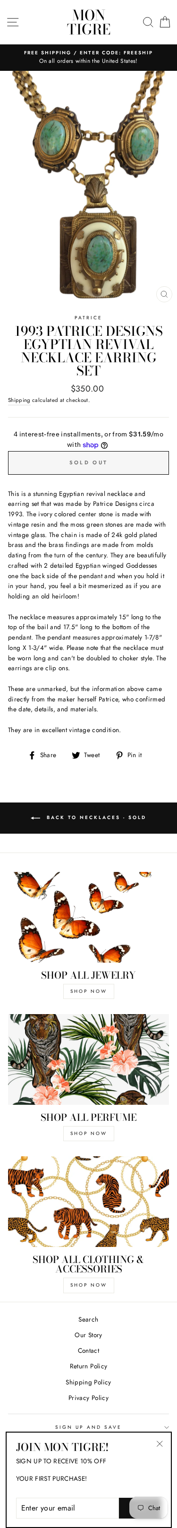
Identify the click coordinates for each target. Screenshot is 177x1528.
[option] (88, 57)
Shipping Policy (88, 1382)
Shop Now (88, 991)
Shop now (88, 1285)
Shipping (19, 400)
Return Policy (88, 1366)
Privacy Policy (88, 1397)
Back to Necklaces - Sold (95, 817)
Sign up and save (88, 1427)
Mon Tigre (88, 22)
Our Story (88, 1335)
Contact (88, 1350)
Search (88, 1319)
